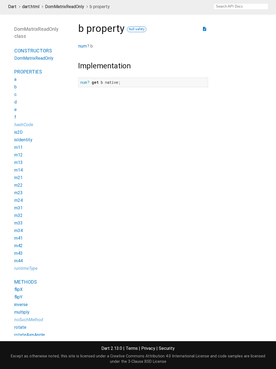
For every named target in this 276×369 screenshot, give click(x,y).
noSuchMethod (28, 319)
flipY (18, 297)
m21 (18, 177)
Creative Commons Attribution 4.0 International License (159, 356)
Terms (132, 348)
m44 (18, 260)
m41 (18, 238)
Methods (25, 282)
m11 (18, 147)
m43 (18, 253)
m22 (18, 185)
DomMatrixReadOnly (64, 6)
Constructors (33, 50)
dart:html (30, 6)
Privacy (148, 348)
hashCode (23, 124)
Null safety (136, 29)
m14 (18, 170)
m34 (18, 230)
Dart (12, 6)
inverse (21, 304)
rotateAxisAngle (29, 334)
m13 (18, 162)
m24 (18, 200)
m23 (18, 192)
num (82, 46)
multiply (21, 312)
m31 (18, 207)
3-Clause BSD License (147, 361)
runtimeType (25, 268)
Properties (28, 72)
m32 (18, 215)
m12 (18, 154)
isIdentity (23, 139)
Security (167, 348)
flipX (18, 289)
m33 (18, 223)
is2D (18, 132)
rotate (20, 327)
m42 (18, 245)
